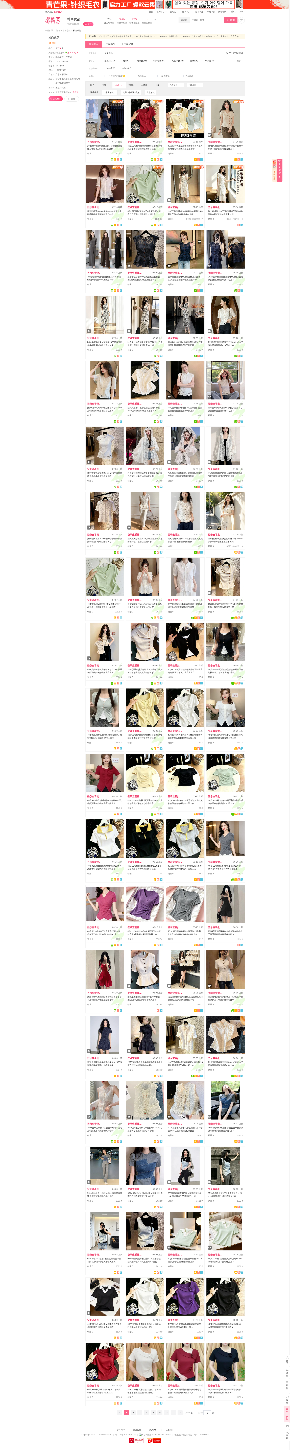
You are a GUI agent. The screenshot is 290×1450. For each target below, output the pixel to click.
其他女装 (60, 57)
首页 (151, 12)
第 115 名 (73, 52)
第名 (60, 48)
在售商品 (94, 44)
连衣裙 (69, 57)
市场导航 (66, 30)
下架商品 (110, 44)
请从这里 (53, 12)
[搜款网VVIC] (52, 20)
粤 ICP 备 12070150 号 (125, 1435)
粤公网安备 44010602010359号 (156, 1435)
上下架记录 (127, 44)
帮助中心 (211, 12)
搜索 (231, 20)
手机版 (199, 12)
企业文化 (137, 1430)
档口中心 (185, 12)
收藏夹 (173, 12)
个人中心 (160, 12)
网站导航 (222, 12)
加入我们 (153, 1430)
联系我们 (169, 1430)
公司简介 (121, 1430)
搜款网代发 (61, 87)
